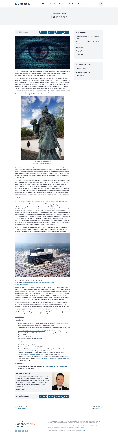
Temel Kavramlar (59, 13)
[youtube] (26, 431)
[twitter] (19, 431)
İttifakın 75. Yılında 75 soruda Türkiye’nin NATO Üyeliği (88, 37)
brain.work (82, 430)
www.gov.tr (39, 338)
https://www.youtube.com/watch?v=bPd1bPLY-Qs (52, 358)
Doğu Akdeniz (79, 54)
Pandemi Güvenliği (81, 68)
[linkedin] (23, 431)
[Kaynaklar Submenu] (66, 3)
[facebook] (16, 431)
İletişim (85, 3)
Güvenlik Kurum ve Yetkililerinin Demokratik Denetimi (87, 42)
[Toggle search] (101, 4)
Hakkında (44, 3)
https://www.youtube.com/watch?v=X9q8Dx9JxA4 (31, 354)
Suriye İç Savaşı (80, 51)
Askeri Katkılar (80, 47)
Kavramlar (53, 3)
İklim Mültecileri (80, 75)
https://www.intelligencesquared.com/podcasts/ (55, 366)
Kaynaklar (62, 3)
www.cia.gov (42, 336)
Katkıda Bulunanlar (74, 3)
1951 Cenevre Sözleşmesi (83, 72)
